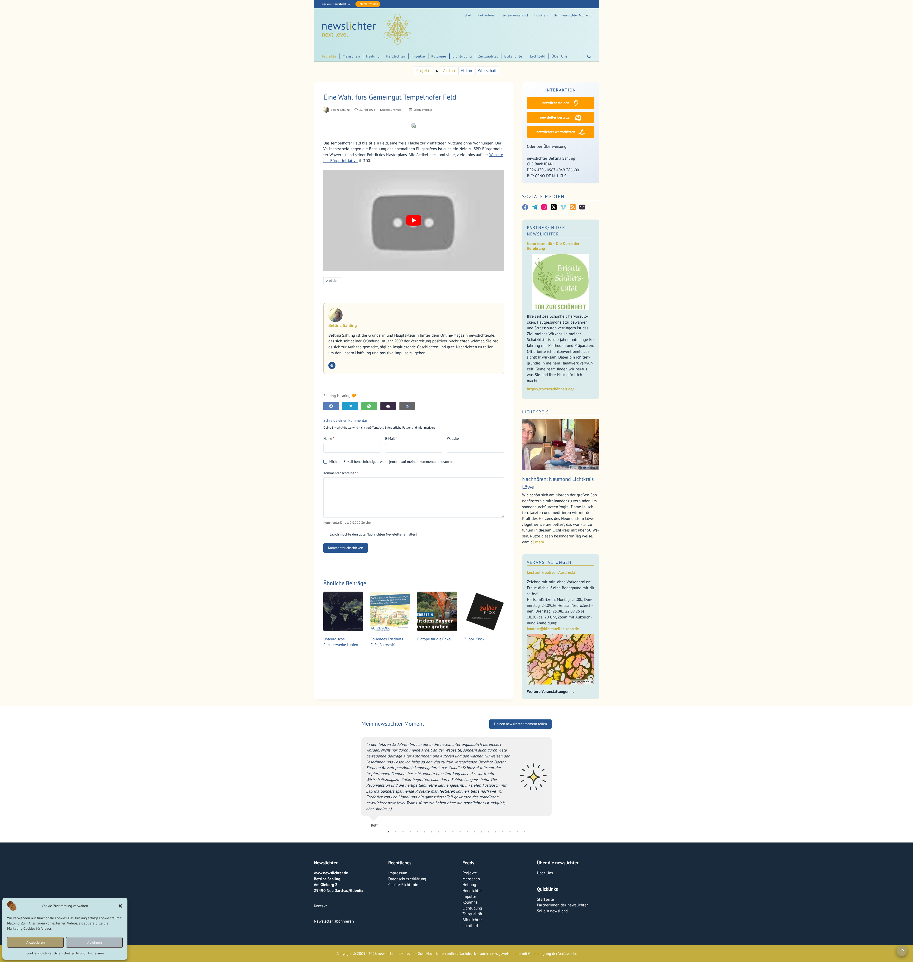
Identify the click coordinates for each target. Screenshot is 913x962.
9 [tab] (445, 831)
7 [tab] (431, 831)
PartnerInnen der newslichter (562, 905)
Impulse (418, 56)
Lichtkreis (541, 15)
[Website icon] (331, 365)
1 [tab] (388, 831)
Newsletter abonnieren (334, 921)
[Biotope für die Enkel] (437, 612)
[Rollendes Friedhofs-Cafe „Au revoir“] (390, 612)
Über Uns (560, 56)
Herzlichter (395, 56)
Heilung (373, 56)
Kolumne (438, 56)
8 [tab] (438, 831)
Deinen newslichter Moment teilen (520, 731)
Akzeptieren (35, 942)
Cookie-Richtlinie (38, 953)
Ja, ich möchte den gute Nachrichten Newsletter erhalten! (373, 534)
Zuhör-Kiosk (474, 639)
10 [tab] (453, 831)
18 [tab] (510, 831)
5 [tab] (417, 831)
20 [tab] (524, 831)
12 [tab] (467, 831)
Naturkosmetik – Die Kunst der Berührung (553, 246)
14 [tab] (481, 831)
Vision (466, 70)
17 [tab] (502, 831)
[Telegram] (350, 406)
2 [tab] (395, 831)
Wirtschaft (487, 70)
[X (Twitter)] (554, 207)
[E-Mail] (388, 406)
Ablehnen (94, 942)
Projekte (329, 56)
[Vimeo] (563, 207)
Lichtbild (537, 56)
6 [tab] (424, 831)
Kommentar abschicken (345, 548)
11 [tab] (460, 831)
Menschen (351, 56)
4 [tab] (410, 831)
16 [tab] (495, 831)
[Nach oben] (902, 951)
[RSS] (573, 207)
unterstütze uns (368, 4)
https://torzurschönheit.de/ (550, 389)
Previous (357, 783)
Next (555, 783)
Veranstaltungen (549, 562)
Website (453, 438)
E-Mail (391, 438)
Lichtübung (462, 56)
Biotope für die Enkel (434, 639)
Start (468, 15)
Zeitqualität (488, 56)
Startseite (545, 899)
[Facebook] (331, 406)
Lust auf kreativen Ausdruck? (551, 572)
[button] (120, 906)
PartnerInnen (486, 15)
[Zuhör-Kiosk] (484, 612)
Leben (417, 109)
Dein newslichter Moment (572, 15)
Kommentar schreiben (341, 473)
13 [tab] (474, 831)
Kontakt (320, 905)
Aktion (449, 70)
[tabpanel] (456, 787)
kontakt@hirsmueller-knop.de (553, 628)
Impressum (96, 953)
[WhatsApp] (369, 406)
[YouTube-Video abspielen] (413, 220)
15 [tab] (488, 831)
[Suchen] (589, 56)
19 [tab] (517, 831)
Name (328, 438)
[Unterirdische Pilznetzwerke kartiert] (343, 612)
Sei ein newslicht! (515, 15)
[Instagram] (544, 207)
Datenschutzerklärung (70, 953)
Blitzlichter (514, 56)
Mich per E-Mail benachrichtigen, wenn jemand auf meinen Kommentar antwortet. (391, 461)
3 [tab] (403, 831)
